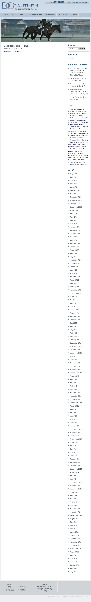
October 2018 (75, 350)
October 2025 (75, 204)
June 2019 (73, 326)
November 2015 (75, 432)
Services (10, 588)
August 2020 (74, 296)
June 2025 (73, 217)
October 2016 (75, 399)
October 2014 (75, 466)
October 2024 (75, 233)
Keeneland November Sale (78, 138)
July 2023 (73, 253)
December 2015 (75, 429)
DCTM (87, 118)
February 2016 (75, 426)
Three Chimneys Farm (76, 163)
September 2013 (76, 489)
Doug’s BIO (23, 586)
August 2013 (74, 492)
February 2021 (75, 287)
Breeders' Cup (74, 113)
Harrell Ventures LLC (75, 130)
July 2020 (73, 300)
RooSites (85, 596)
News (72, 58)
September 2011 (76, 548)
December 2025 (75, 197)
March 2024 (74, 240)
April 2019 (73, 333)
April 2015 (73, 452)
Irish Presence (83, 133)
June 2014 (73, 476)
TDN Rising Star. (83, 160)
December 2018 (75, 343)
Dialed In (72, 120)
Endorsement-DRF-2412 (14, 52)
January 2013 (75, 509)
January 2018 (75, 363)
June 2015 (73, 449)
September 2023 (76, 247)
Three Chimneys (75, 162)
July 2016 (73, 409)
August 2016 (74, 406)
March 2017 (74, 389)
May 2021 (73, 283)
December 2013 (75, 482)
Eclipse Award (74, 122)
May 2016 (73, 416)
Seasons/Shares (24, 588)
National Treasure (80, 146)
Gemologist (73, 124)
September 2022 (76, 267)
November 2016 (75, 396)
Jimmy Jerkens (74, 135)
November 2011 (75, 542)
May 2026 (73, 180)
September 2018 (76, 353)
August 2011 (74, 552)
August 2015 (74, 442)
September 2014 (76, 469)
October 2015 (75, 436)
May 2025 (73, 220)
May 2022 (73, 270)
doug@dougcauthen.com (79, 2)
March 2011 (74, 562)
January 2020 (75, 316)
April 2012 (73, 529)
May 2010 (73, 572)
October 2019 (75, 320)
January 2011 (75, 565)
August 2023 (74, 250)
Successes (11, 589)
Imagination (73, 133)
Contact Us (23, 590)
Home (9, 586)
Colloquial (79, 118)
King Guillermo (78, 142)
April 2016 (73, 419)
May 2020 (73, 306)
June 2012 (73, 522)
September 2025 (76, 207)
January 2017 (75, 393)
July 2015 (73, 446)
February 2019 (75, 340)
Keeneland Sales (75, 140)
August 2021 (74, 280)
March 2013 (74, 505)
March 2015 (74, 456)
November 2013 (75, 485)
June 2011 (73, 555)
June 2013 (73, 499)
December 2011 (75, 539)
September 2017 (76, 373)
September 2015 (76, 439)
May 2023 (73, 257)
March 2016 (74, 422)
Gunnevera (85, 127)
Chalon (72, 118)
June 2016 (73, 413)
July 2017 (73, 379)
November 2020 (75, 290)
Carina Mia (81, 116)
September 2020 (76, 293)
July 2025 (73, 214)
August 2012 (74, 519)
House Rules (82, 131)
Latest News (11, 590)
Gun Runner (73, 129)
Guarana (81, 124)
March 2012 (74, 532)
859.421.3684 (59, 2)
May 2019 (73, 330)
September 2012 (76, 515)
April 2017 (73, 386)
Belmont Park (82, 111)
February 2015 (75, 459)
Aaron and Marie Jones (77, 109)
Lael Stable (76, 144)
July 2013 (73, 495)
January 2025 (75, 230)
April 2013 (73, 502)
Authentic (73, 111)
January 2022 (75, 277)
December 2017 (75, 366)
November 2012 (75, 512)
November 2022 (75, 260)
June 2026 (73, 177)
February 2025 (75, 227)
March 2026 (74, 187)
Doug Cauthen (81, 120)
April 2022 (73, 273)
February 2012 (75, 535)
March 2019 (74, 336)
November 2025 (75, 200)
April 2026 (73, 184)
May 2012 (73, 525)
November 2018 (75, 346)
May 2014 (73, 479)
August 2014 (74, 472)
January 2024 (75, 243)
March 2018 (74, 359)
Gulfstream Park (74, 127)
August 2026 (74, 174)
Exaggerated (84, 122)
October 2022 (75, 263)
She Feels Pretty (78, 158)
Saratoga (72, 153)
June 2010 (73, 568)
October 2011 (75, 545)
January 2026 (75, 194)
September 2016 (76, 403)
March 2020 (74, 310)
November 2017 (75, 369)
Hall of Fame (23, 589)
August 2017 (74, 376)
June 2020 (73, 303)
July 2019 (73, 323)
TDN (74, 160)
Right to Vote (78, 151)
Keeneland (84, 135)
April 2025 (73, 224)
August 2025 (74, 210)
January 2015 (75, 462)
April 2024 (73, 237)
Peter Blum (73, 149)
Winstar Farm (84, 164)
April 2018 (73, 356)
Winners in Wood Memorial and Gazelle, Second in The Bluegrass (79, 91)
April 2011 (73, 558)
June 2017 (73, 383)
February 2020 (75, 313)
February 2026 (75, 190)
